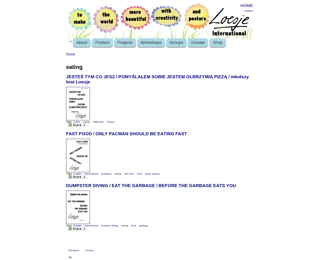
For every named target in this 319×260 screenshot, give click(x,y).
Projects (125, 42)
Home (70, 54)
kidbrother (98, 122)
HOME (246, 5)
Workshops (151, 42)
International (91, 173)
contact (249, 10)
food (139, 173)
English (78, 173)
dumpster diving (109, 225)
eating (86, 122)
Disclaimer (73, 250)
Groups (176, 42)
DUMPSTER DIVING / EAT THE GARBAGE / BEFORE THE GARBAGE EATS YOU (151, 185)
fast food (129, 173)
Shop (218, 42)
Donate (198, 42)
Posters (102, 42)
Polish (77, 122)
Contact (90, 250)
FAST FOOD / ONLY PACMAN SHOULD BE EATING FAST (126, 133)
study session (152, 173)
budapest (106, 173)
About (81, 42)
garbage (143, 225)
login (70, 41)
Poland (110, 122)
